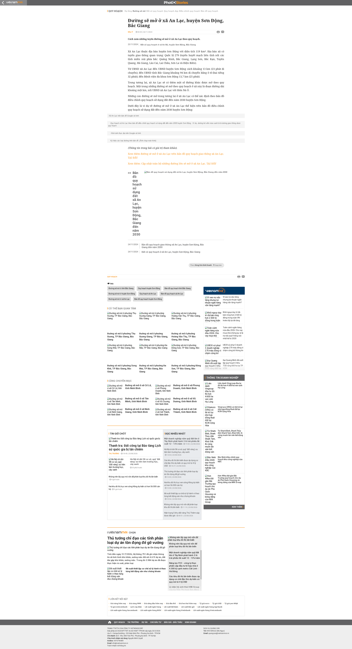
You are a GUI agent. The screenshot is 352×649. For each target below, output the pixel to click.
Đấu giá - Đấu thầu (173, 622)
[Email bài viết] (222, 32)
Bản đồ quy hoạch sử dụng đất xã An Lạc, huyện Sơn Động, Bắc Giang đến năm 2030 (137, 203)
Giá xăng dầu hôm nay (153, 603)
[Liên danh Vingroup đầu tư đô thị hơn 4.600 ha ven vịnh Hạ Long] (210, 392)
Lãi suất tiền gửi (188, 607)
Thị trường (114, 454)
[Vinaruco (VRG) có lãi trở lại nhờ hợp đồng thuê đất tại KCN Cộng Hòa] (210, 416)
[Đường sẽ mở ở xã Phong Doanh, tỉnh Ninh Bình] (163, 389)
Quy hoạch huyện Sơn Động (149, 288)
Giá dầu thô (171, 603)
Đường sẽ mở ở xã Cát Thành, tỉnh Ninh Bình (185, 410)
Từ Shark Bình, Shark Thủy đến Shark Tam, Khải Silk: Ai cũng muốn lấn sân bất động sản (230, 434)
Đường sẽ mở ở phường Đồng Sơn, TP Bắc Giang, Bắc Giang (186, 368)
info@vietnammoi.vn (120, 643)
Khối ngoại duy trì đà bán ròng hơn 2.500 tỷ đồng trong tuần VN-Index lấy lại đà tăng (232, 316)
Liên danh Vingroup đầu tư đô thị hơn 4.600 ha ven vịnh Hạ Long (230, 385)
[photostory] (176, 3)
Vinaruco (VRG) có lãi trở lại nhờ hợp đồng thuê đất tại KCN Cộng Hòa (230, 409)
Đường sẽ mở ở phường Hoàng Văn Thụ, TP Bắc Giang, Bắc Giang (183, 336)
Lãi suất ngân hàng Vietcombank (207, 610)
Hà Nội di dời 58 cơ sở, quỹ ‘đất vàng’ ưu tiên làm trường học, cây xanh (145, 461)
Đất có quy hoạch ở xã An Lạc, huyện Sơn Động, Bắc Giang (171, 252)
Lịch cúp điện (136, 607)
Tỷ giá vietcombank (118, 607)
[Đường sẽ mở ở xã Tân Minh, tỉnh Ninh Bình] (115, 401)
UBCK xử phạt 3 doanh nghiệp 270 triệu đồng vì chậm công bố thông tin (233, 348)
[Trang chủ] (110, 622)
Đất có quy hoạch (154, 11)
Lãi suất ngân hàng (153, 607)
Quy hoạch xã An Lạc (148, 293)
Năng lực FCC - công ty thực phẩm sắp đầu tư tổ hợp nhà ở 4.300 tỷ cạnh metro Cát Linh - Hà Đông (183, 567)
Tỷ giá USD (217, 603)
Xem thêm (237, 507)
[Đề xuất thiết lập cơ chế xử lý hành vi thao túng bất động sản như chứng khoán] (115, 573)
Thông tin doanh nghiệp (222, 377)
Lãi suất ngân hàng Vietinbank (177, 610)
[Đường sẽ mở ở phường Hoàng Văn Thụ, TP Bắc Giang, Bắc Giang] (186, 318)
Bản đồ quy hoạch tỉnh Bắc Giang (178, 288)
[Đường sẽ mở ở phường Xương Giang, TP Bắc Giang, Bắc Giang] (154, 318)
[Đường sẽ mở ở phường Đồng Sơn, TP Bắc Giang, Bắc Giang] (186, 350)
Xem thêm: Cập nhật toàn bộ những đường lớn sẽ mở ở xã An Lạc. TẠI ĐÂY (172, 163)
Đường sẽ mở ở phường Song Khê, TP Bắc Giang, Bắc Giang (122, 368)
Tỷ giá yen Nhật (231, 603)
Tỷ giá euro (204, 603)
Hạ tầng (128, 11)
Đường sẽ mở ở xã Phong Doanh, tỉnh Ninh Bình (186, 387)
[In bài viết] (217, 32)
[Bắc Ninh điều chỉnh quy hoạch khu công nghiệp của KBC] (210, 464)
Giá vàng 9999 (135, 603)
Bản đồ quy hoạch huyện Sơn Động (148, 299)
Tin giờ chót (118, 433)
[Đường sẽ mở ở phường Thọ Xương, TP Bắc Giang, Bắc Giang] (122, 318)
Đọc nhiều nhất (175, 433)
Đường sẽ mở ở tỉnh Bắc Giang (121, 288)
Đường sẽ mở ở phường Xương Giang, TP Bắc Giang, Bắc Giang (153, 336)
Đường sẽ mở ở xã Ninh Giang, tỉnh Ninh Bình (137, 410)
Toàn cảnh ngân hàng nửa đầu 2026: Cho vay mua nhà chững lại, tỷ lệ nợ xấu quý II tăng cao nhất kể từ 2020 (233, 333)
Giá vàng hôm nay (118, 603)
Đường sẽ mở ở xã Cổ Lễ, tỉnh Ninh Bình (138, 387)
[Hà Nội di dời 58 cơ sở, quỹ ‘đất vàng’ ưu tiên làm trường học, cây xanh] (117, 464)
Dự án (144, 622)
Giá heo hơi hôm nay (187, 603)
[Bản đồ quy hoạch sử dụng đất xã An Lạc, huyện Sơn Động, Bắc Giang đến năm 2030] (185, 203)
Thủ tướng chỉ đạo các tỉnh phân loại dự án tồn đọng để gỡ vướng (135, 540)
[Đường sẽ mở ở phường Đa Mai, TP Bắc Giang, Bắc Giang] (154, 348)
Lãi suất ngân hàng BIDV (150, 610)
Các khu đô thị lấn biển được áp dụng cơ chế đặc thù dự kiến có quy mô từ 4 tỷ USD (181, 463)
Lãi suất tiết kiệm (171, 607)
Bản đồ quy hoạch (209, 11)
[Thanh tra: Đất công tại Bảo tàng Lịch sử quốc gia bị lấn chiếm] (135, 439)
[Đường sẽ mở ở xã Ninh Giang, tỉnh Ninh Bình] (115, 412)
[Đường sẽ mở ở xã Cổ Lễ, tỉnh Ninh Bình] (115, 389)
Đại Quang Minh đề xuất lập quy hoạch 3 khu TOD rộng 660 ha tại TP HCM (233, 364)
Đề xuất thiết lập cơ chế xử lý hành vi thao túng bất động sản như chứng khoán (146, 570)
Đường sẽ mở (139, 11)
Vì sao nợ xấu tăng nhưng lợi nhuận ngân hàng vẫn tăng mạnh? (232, 300)
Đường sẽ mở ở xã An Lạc (119, 299)
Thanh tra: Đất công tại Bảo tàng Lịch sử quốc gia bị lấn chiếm (135, 447)
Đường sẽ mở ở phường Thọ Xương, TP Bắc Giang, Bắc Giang (121, 336)
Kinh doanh (190, 622)
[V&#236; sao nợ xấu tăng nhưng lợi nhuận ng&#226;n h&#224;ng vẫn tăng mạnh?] (213, 301)
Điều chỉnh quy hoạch (189, 11)
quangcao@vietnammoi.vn (218, 633)
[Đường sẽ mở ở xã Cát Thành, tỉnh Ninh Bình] (163, 412)
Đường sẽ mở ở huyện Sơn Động (122, 293)
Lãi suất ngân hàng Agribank (210, 607)
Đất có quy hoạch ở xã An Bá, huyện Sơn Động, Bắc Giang (168, 45)
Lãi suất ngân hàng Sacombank (123, 610)
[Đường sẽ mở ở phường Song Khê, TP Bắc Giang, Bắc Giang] (122, 350)
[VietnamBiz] (215, 290)
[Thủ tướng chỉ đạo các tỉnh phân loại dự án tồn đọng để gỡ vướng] (136, 548)
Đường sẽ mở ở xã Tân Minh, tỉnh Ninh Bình (137, 400)
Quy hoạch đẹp (171, 11)
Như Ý (130, 32)
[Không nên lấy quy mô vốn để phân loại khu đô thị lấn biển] (184, 538)
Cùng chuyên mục (120, 380)
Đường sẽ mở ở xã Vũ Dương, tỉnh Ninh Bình (185, 400)
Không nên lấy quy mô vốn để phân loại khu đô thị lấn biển (133, 477)
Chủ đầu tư (155, 622)
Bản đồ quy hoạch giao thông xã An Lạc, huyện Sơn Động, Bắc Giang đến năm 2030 (173, 246)
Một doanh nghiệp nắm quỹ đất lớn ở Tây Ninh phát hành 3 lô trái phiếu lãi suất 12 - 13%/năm (181, 441)
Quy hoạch (115, 11)
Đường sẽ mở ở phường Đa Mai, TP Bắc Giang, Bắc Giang (152, 368)
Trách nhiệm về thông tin (116, 646)
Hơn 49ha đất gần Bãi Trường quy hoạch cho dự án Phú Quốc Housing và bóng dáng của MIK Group (229, 479)
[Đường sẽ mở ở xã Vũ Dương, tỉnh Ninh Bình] (163, 401)
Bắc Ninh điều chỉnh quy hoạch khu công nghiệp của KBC (230, 459)
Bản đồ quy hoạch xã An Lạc (172, 293)
